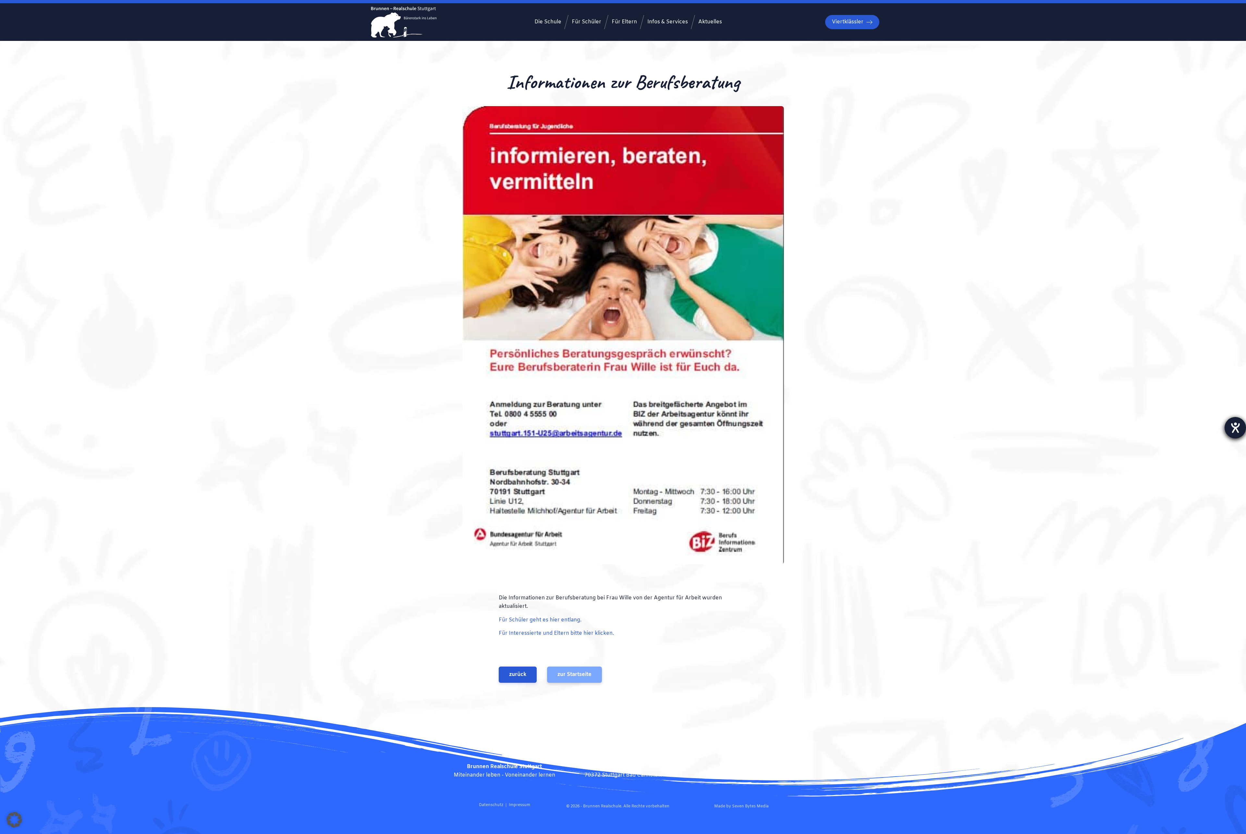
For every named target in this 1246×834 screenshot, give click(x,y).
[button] (14, 819)
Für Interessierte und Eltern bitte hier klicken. (556, 633)
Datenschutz (491, 805)
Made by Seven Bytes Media (741, 806)
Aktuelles (710, 21)
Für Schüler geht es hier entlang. (540, 620)
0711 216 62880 (741, 766)
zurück (517, 674)
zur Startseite (574, 674)
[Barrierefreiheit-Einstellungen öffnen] (1235, 427)
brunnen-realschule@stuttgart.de (742, 775)
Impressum (519, 805)
